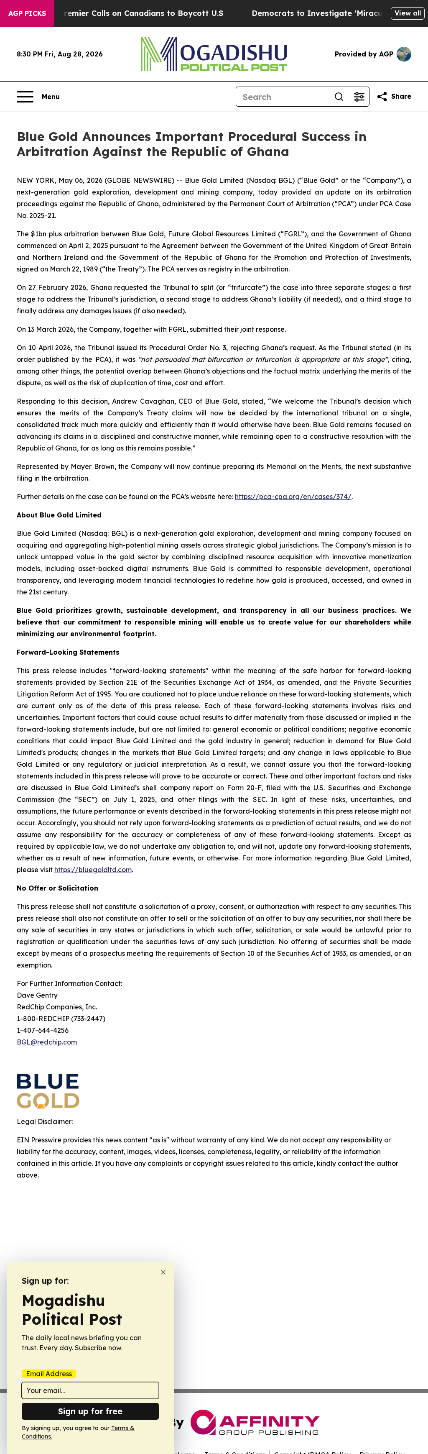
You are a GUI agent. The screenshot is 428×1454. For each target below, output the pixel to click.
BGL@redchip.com (47, 1042)
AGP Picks (27, 13)
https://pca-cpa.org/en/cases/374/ (293, 496)
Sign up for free (90, 1411)
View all (408, 13)
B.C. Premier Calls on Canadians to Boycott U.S (133, 13)
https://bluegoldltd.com (93, 869)
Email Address (49, 1374)
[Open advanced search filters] (359, 96)
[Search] (339, 96)
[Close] (163, 1272)
